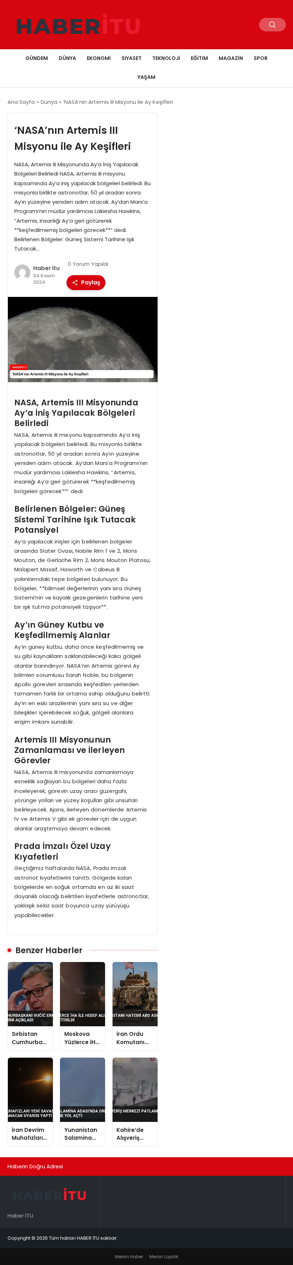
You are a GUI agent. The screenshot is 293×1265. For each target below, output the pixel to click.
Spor (261, 58)
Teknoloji (166, 58)
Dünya (67, 58)
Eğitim (199, 58)
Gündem (36, 58)
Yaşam (146, 77)
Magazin (231, 58)
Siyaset (131, 58)
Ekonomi (99, 58)
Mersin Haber (129, 1257)
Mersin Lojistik (163, 1257)
